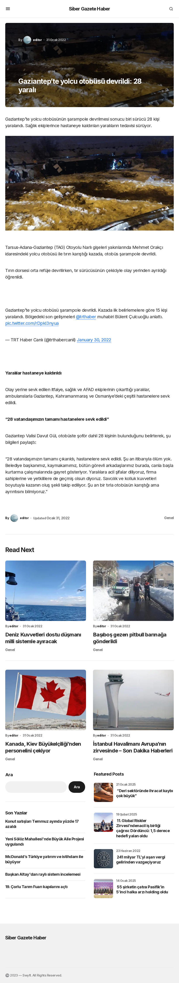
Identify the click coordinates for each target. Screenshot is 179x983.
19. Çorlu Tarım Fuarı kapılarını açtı (36, 886)
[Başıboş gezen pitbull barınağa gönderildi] (133, 591)
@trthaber (86, 316)
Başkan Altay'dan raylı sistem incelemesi (42, 874)
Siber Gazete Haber (89, 9)
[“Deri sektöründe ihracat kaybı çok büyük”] (103, 792)
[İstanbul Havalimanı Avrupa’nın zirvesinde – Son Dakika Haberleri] (133, 700)
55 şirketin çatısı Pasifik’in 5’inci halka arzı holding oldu (142, 889)
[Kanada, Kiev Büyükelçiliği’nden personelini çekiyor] (45, 700)
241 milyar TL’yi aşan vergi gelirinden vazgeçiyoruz (140, 859)
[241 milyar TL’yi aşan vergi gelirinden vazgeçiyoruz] (103, 858)
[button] (7, 8)
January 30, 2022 (94, 339)
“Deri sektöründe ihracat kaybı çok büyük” (144, 793)
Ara (9, 774)
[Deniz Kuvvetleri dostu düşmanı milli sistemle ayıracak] (45, 591)
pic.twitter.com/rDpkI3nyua (32, 323)
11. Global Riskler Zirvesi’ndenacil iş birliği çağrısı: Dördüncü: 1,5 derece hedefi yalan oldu (143, 828)
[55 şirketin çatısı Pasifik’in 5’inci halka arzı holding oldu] (103, 888)
